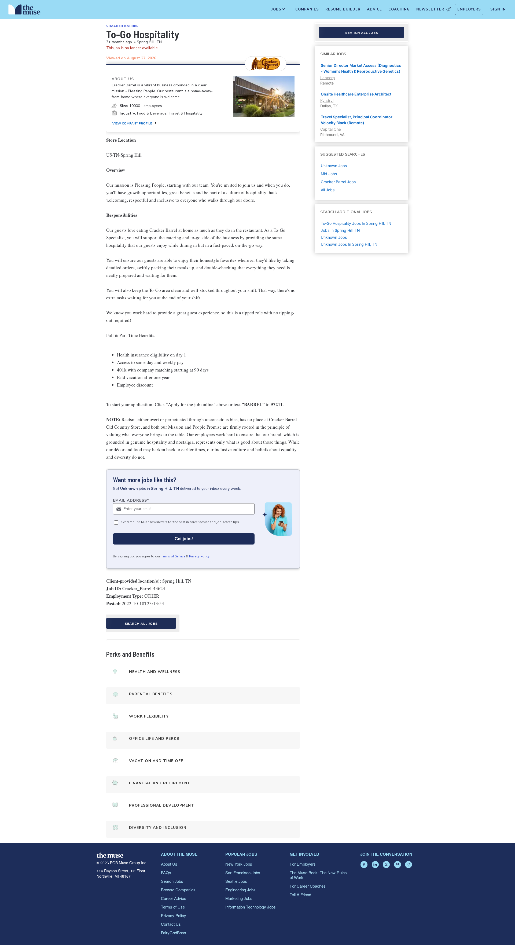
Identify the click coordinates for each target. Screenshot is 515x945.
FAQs (166, 872)
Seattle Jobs (236, 881)
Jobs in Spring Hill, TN (340, 230)
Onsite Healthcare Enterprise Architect (356, 94)
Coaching (399, 9)
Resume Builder (342, 9)
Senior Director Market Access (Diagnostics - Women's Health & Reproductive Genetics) (361, 68)
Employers (469, 9)
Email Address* (131, 500)
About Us (169, 864)
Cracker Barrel (122, 26)
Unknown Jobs (334, 237)
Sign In (498, 9)
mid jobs (329, 173)
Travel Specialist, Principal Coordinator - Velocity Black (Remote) (358, 120)
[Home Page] (24, 11)
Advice (374, 9)
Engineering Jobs (240, 889)
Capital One (330, 129)
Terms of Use (173, 907)
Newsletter (430, 9)
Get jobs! (184, 538)
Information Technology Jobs (250, 907)
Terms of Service (173, 556)
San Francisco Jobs (242, 872)
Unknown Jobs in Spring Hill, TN (349, 244)
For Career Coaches (308, 886)
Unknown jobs (334, 165)
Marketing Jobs (238, 898)
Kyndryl (326, 100)
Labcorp (327, 77)
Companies (307, 9)
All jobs (327, 189)
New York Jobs (238, 864)
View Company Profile (132, 123)
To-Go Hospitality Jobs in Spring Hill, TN (356, 223)
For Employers (303, 864)
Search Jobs (172, 881)
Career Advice (173, 898)
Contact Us (171, 924)
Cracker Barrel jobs (338, 181)
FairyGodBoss (173, 932)
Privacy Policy (199, 556)
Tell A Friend (300, 894)
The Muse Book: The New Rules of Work (318, 875)
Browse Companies (178, 889)
